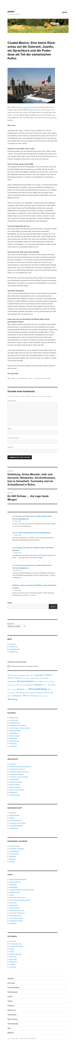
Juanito (36, 378)
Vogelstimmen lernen (15, 916)
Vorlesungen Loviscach (16, 918)
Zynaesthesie (13, 746)
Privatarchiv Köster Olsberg (17, 823)
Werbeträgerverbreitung (16, 921)
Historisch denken (14, 785)
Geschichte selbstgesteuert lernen (19, 772)
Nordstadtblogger (14, 851)
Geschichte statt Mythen (16, 774)
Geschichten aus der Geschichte (18, 777)
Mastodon (11, 1033)
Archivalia (12, 764)
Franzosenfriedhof (13, 987)
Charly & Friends (14, 846)
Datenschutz (12, 1010)
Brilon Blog (12, 813)
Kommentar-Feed (14, 649)
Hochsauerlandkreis (25, 681)
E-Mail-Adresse (14, 438)
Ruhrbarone (12, 856)
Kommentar (12, 401)
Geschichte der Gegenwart (17, 769)
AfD (9, 675)
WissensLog (13, 743)
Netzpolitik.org (13, 733)
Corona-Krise (39, 675)
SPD (24, 695)
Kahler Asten (46, 681)
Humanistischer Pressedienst (17, 725)
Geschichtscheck (14, 779)
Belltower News (14, 718)
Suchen (10, 603)
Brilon (27, 675)
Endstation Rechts (14, 723)
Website (11, 447)
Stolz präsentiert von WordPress (28, 1038)
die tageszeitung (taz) (15, 944)
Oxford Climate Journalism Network (20, 900)
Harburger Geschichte (15, 782)
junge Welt (12, 957)
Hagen (41, 678)
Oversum (14, 689)
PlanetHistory (13, 792)
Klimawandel (19, 685)
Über (9, 1028)
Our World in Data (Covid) (17, 897)
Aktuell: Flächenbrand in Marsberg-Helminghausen (34, 533)
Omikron (9, 689)
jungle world (13, 959)
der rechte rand (13, 720)
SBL (52, 692)
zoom (11, 11)
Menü (64, 12)
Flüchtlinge (27, 678)
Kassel (52, 681)
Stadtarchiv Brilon (14, 795)
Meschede (38, 684)
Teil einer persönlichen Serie (26, 107)
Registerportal (13, 905)
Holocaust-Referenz (15, 787)
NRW (49, 685)
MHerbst (12, 818)
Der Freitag (12, 941)
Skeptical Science (14, 908)
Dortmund (18, 678)
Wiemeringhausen (44, 696)
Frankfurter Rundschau (16, 946)
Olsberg (53, 685)
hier (50, 117)
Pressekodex (13, 903)
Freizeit (10, 996)
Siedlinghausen (17, 696)
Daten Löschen (13, 1019)
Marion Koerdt (11, 378)
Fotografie (32, 678)
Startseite (11, 978)
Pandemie (20, 689)
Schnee (9, 696)
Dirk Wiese (11, 678)
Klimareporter (13, 887)
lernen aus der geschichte (16, 790)
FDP (23, 678)
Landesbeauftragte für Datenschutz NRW (21, 890)
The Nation (12, 967)
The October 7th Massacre (17, 913)
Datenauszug (12, 1015)
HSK (36, 681)
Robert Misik (13, 738)
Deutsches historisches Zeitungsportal (20, 766)
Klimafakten (13, 884)
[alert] (32, 666)
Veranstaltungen (13, 1024)
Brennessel (11, 983)
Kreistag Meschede (28, 685)
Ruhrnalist (12, 859)
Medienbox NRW (14, 892)
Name (10, 429)
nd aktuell (12, 964)
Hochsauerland (12, 681)
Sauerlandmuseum (11, 692)
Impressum (11, 1005)
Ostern (41, 378)
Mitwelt (11, 895)
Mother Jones (13, 962)
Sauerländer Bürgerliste (22, 692)
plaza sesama (47, 378)
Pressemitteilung (38, 689)
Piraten (26, 689)
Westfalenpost (35, 696)
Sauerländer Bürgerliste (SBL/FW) (40, 692)
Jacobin (11, 951)
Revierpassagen (14, 854)
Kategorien (11, 624)
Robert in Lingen (14, 736)
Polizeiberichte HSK (15, 820)
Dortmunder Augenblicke (16, 849)
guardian (11, 949)
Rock (49, 689)
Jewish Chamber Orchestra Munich (19, 728)
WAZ (28, 696)
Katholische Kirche (12, 685)
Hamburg (46, 678)
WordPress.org (13, 652)
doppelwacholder (14, 815)
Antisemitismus (15, 675)
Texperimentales (14, 741)
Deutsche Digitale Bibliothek (17, 879)
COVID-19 (49, 675)
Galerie (10, 1001)
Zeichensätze (13, 923)
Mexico (31, 378)
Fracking (37, 678)
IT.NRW (40, 681)
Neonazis (45, 685)
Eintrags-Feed (13, 647)
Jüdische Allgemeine (15, 954)
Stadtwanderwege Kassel (16, 910)
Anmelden (12, 644)
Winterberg (13, 699)
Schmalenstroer (13, 828)
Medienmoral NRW (15, 731)
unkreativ (12, 862)
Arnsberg (22, 675)
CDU (31, 675)
